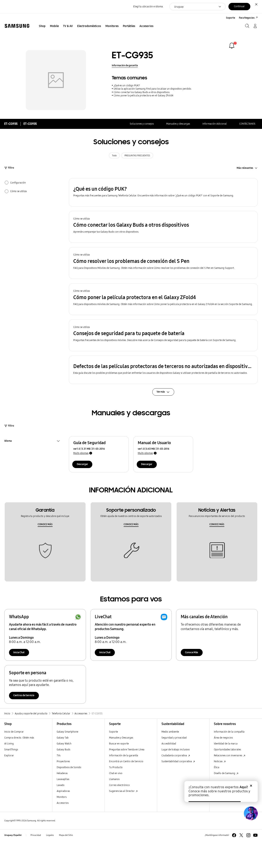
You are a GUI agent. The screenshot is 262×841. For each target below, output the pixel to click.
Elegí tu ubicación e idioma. (148, 6)
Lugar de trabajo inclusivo (175, 749)
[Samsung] (17, 26)
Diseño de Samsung (225, 773)
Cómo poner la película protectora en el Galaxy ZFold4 (143, 95)
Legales (50, 835)
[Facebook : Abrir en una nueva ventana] (234, 835)
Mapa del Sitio (66, 835)
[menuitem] (42, 26)
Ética (216, 767)
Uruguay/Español (12, 835)
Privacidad (35, 835)
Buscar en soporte (119, 743)
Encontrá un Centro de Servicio (126, 761)
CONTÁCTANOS (247, 123)
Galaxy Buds (63, 749)
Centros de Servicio (23, 695)
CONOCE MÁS (45, 524)
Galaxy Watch (64, 743)
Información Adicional (214, 123)
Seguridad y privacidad (174, 737)
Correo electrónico (119, 785)
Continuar (239, 6)
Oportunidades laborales (227, 749)
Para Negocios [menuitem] (247, 17)
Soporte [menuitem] (230, 17)
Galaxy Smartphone (67, 731)
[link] (231, 45)
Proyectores (63, 761)
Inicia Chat (19, 652)
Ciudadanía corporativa (174, 755)
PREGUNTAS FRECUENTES (137, 155)
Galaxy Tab (63, 737)
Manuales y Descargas (121, 737)
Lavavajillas (63, 779)
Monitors (62, 796)
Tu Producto (116, 767)
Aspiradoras (63, 791)
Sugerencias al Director (122, 791)
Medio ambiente (170, 731)
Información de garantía (125, 65)
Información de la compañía (229, 731)
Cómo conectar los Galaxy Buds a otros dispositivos (141, 92)
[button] (163, 192)
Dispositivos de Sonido (69, 767)
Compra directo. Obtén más (19, 737)
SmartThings (11, 749)
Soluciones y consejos (142, 123)
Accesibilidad (168, 743)
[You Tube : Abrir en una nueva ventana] (255, 835)
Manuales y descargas (178, 123)
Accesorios (63, 802)
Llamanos (114, 779)
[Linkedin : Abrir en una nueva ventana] (248, 835)
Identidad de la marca (225, 743)
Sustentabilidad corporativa (176, 761)
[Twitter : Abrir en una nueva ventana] (241, 835)
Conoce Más (191, 652)
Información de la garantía (123, 755)
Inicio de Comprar (14, 731)
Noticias (218, 761)
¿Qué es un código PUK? (127, 85)
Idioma (8, 441)
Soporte (113, 731)
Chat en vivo (115, 773)
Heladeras (62, 773)
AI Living (9, 743)
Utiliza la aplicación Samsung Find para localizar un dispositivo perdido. (153, 88)
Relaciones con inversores (228, 755)
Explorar (9, 755)
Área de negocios (223, 737)
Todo (114, 155)
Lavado (60, 785)
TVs (58, 755)
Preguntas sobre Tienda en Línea (126, 749)
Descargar (82, 464)
